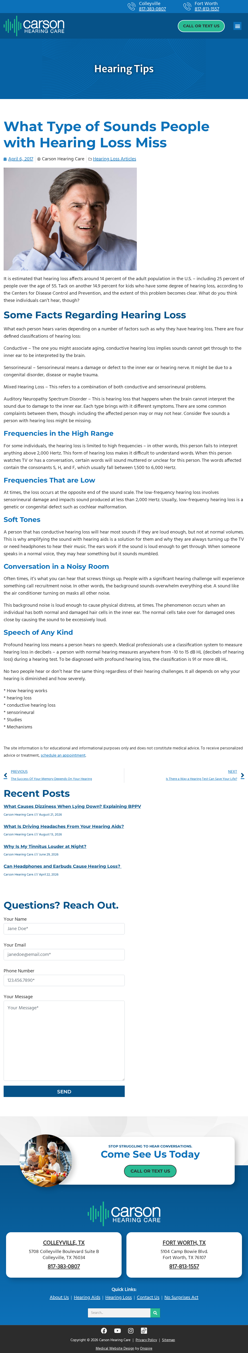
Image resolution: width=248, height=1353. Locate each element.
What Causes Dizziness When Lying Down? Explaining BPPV (72, 806)
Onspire (146, 1349)
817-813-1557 (207, 9)
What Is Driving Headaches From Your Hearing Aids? (64, 826)
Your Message (18, 997)
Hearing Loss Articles (114, 159)
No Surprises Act (181, 1298)
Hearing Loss (118, 1298)
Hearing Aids (87, 1298)
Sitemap (168, 1340)
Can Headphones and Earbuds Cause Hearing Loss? (63, 866)
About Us (59, 1298)
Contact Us (148, 1298)
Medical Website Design (115, 1349)
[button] (237, 26)
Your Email (15, 945)
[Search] (155, 1312)
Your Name (15, 919)
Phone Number (19, 971)
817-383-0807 (152, 9)
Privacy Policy (146, 1340)
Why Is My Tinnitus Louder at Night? (45, 846)
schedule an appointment (63, 755)
